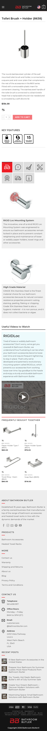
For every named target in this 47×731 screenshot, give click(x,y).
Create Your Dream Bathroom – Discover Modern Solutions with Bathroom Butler (24, 687)
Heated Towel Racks (12, 544)
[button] (3, 7)
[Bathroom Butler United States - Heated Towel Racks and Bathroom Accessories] (24, 7)
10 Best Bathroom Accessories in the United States (26, 661)
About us (6, 571)
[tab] (7, 167)
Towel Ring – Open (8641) (9, 478)
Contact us (7, 558)
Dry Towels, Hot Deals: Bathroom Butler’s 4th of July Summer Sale (25, 678)
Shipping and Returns (12, 567)
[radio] (3, 109)
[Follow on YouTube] (20, 525)
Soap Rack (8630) (32, 477)
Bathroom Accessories (13, 539)
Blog (4, 576)
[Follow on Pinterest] (16, 525)
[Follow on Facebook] (3, 525)
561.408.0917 (13, 604)
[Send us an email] (12, 525)
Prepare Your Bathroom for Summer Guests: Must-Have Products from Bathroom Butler (26, 669)
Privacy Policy (8, 580)
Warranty (6, 562)
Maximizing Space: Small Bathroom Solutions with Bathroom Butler (26, 696)
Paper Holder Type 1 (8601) (10, 447)
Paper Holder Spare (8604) (33, 447)
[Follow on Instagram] (7, 525)
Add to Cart (22, 117)
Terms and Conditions (12, 585)
